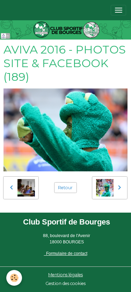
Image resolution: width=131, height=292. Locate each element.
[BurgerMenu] (118, 10)
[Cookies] (14, 278)
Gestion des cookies (65, 283)
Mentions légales (65, 274)
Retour (65, 187)
